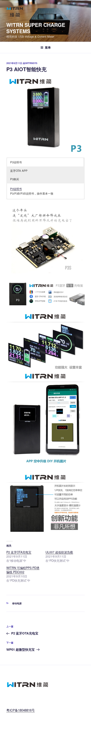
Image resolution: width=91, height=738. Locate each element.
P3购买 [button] (14, 179)
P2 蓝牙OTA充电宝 (18, 552)
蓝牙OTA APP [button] (19, 171)
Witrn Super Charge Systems (35, 28)
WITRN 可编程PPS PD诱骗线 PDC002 (22, 570)
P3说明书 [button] (16, 162)
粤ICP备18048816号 (20, 710)
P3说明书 (16, 189)
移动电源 (17, 603)
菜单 (48, 47)
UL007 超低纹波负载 (59, 552)
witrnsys (31, 63)
